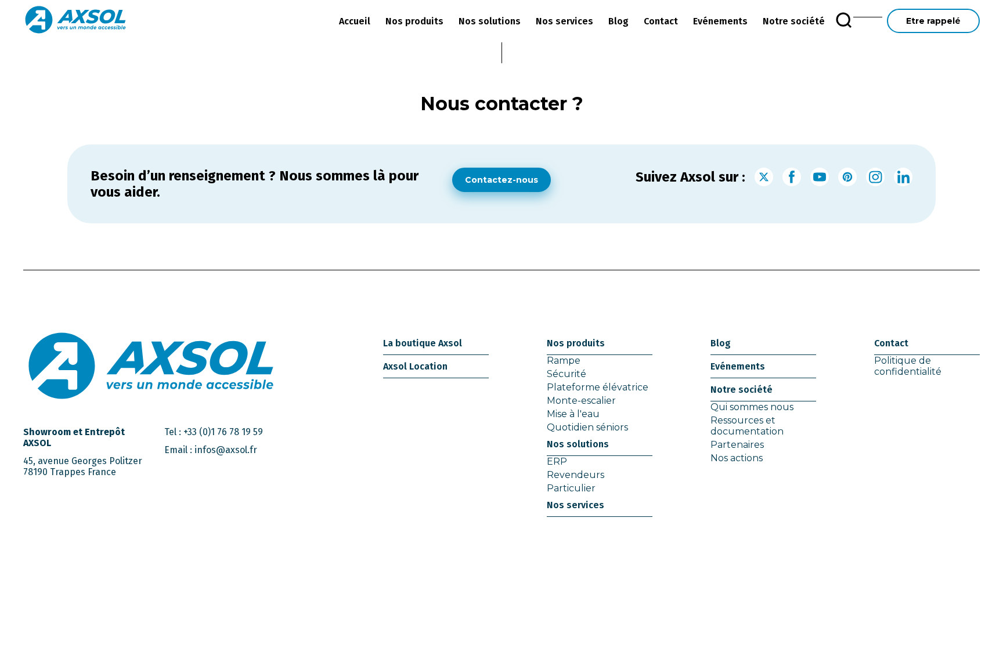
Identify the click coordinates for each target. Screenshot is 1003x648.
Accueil (354, 21)
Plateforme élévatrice (597, 387)
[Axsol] (75, 21)
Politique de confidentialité (907, 366)
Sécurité (566, 373)
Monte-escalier (581, 400)
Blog (618, 21)
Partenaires (737, 444)
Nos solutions (490, 21)
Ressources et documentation (747, 426)
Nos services (564, 21)
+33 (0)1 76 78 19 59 (223, 431)
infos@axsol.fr (225, 449)
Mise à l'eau (573, 413)
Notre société (794, 21)
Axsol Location (415, 366)
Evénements (720, 21)
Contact (661, 21)
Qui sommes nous (751, 406)
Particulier (571, 488)
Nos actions (736, 458)
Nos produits (414, 21)
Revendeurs (575, 474)
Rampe (563, 360)
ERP (557, 461)
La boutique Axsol (422, 343)
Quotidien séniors (587, 427)
